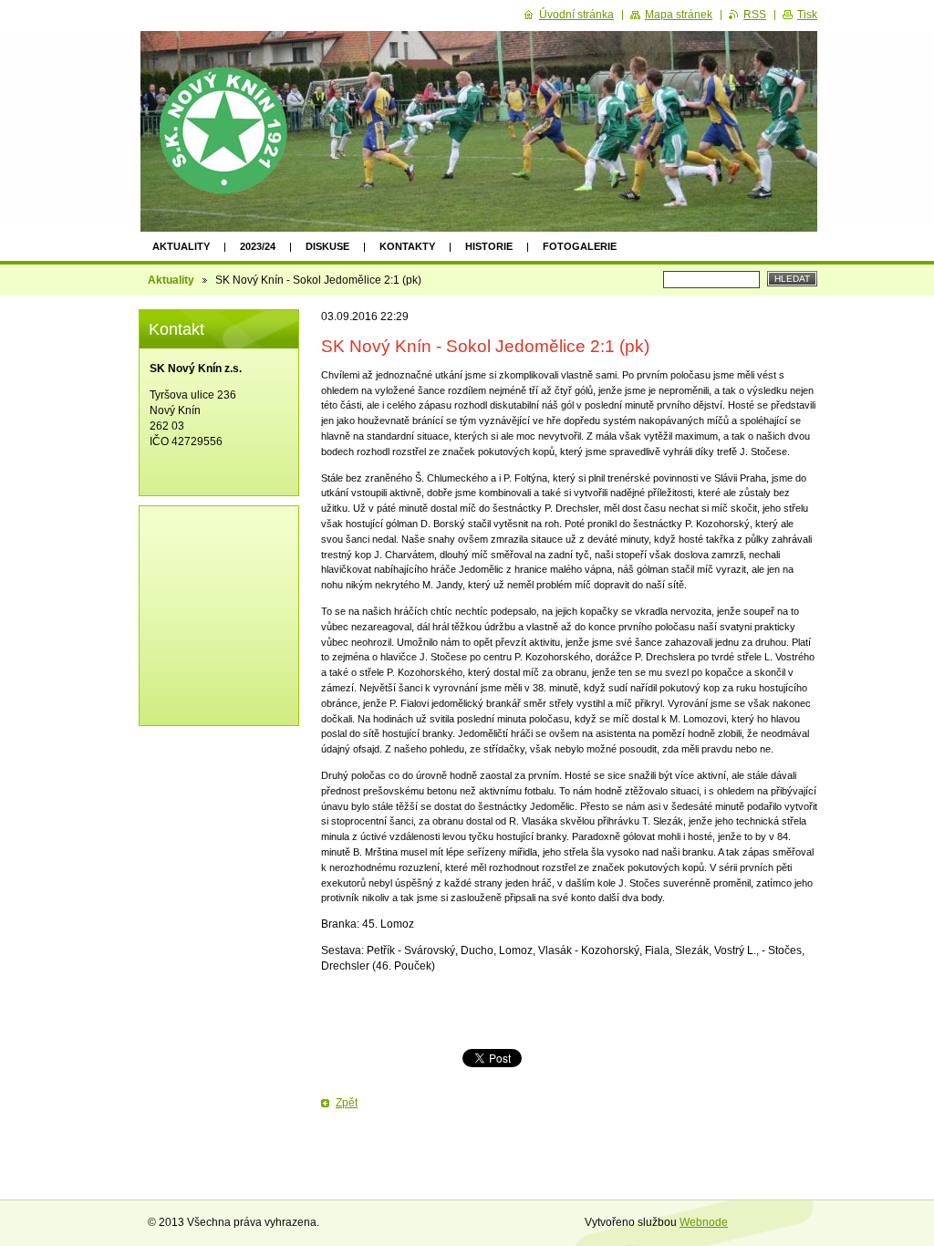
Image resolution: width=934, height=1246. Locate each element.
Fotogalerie (580, 246)
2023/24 (257, 246)
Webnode (704, 1222)
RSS (754, 14)
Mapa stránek (678, 14)
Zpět (347, 1102)
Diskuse (327, 246)
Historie (489, 246)
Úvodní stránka (576, 14)
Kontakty (407, 246)
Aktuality (181, 246)
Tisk (807, 14)
